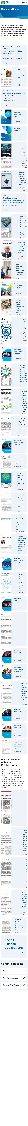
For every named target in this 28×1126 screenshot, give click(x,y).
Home (2, 20)
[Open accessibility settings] (18, 2)
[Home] (5, 2)
